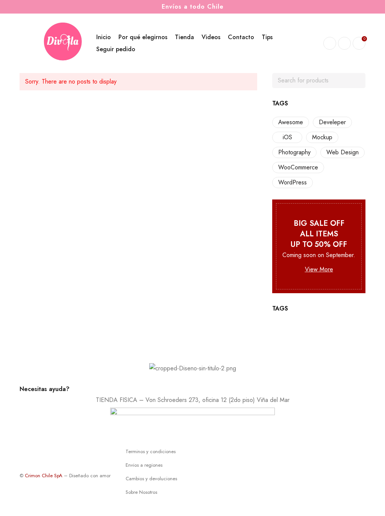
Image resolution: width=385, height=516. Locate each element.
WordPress (292, 182)
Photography (294, 152)
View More (319, 269)
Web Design (342, 152)
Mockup (322, 137)
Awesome (290, 122)
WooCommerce (298, 167)
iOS (287, 137)
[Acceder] (344, 43)
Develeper (332, 122)
